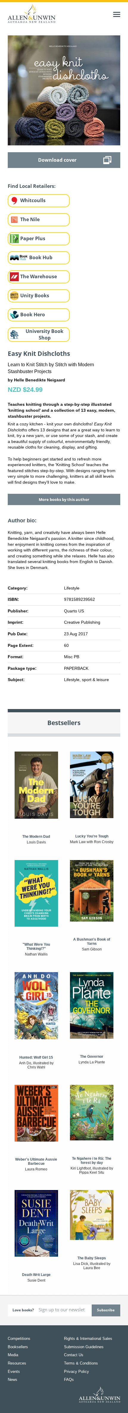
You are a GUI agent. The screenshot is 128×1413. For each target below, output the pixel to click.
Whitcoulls (33, 200)
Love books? (23, 1310)
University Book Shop (44, 334)
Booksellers (18, 1347)
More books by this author (64, 499)
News (12, 1379)
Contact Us (73, 1355)
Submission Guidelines (84, 1347)
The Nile (30, 219)
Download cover (57, 160)
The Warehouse (38, 276)
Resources (17, 1363)
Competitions (19, 1338)
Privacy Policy (76, 1371)
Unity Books (34, 295)
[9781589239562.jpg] (64, 90)
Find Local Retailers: (32, 186)
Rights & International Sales (88, 1338)
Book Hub (40, 257)
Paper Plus (32, 238)
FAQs (69, 1379)
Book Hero (32, 314)
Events (14, 1371)
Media (13, 1355)
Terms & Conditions (81, 1363)
